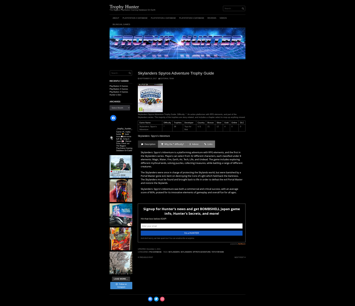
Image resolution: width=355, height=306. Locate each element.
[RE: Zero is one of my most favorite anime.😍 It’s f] (121, 214)
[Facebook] (113, 118)
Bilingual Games (121, 24)
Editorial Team (167, 79)
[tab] (148, 144)
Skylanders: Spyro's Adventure (196, 252)
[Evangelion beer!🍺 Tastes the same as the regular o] (121, 190)
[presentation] (148, 144)
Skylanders (174, 252)
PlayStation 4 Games (119, 89)
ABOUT (116, 18)
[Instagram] (162, 299)
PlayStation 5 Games (119, 86)
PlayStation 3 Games (119, 92)
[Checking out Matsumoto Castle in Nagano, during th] (121, 166)
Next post (239, 257)
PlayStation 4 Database (163, 18)
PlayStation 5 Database (191, 18)
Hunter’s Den (115, 95)
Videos (223, 18)
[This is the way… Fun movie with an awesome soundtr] (121, 238)
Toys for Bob (217, 252)
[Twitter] (156, 299)
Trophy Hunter (124, 6)
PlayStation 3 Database (135, 18)
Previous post (146, 257)
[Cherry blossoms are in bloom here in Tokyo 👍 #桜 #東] (121, 263)
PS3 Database (155, 252)
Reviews (211, 18)
